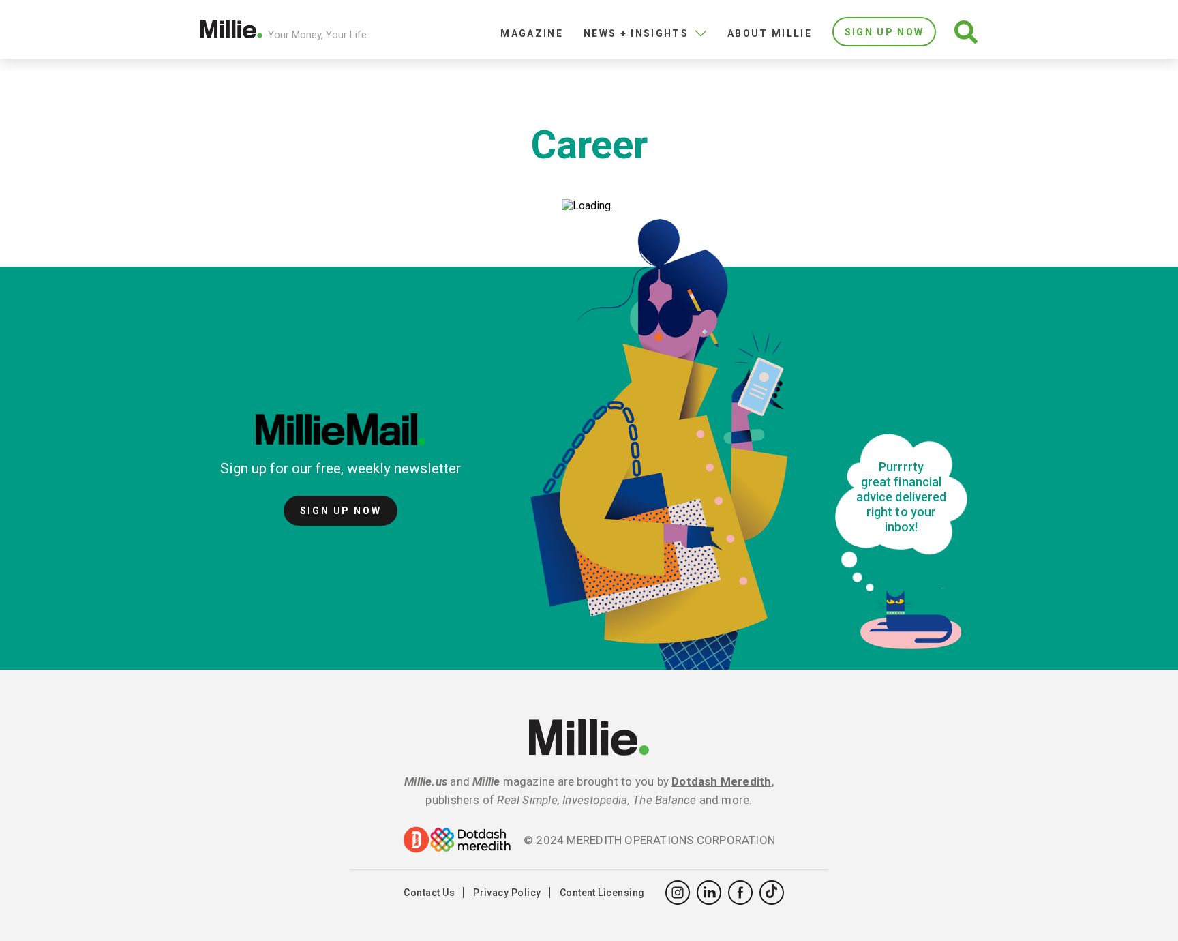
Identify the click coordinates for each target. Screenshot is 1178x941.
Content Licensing (602, 892)
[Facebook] (740, 892)
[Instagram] (677, 892)
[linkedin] (709, 892)
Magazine (531, 33)
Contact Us (429, 892)
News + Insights (636, 33)
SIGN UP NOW (884, 32)
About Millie (769, 33)
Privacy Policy (507, 892)
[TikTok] (771, 892)
